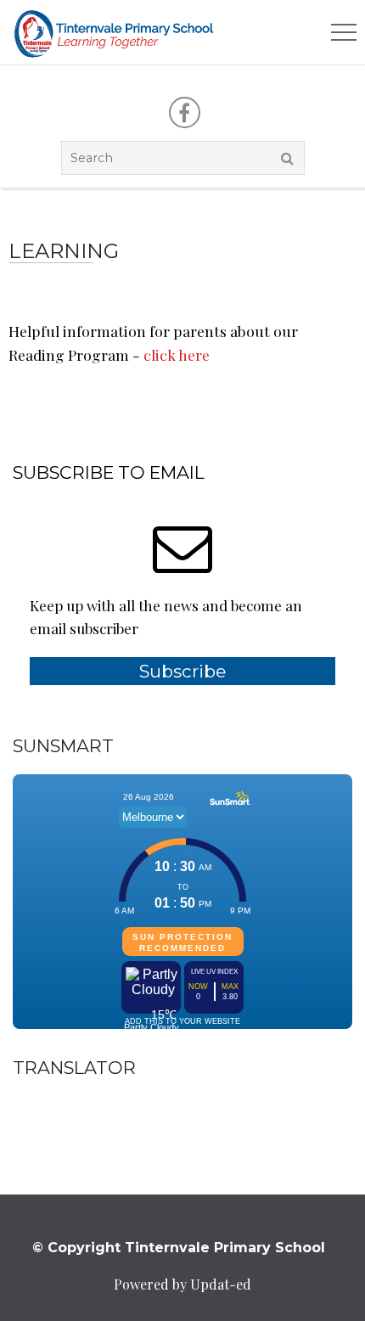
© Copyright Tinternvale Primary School (178, 1247)
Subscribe (182, 671)
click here (176, 354)
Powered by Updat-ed (182, 1284)
